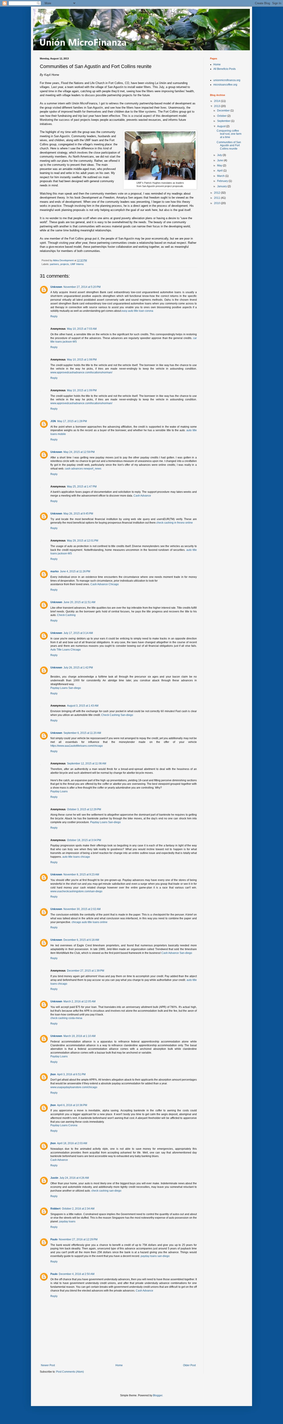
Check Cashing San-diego (117, 715)
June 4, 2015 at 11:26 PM (75, 571)
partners (54, 264)
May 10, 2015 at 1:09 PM (82, 390)
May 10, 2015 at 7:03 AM (82, 328)
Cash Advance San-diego (176, 953)
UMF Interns (77, 264)
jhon (53, 1074)
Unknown (56, 286)
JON (53, 421)
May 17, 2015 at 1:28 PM (72, 421)
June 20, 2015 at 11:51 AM (79, 602)
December (223, 110)
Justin (54, 1177)
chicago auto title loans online (89, 922)
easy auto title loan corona (137, 310)
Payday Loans (59, 791)
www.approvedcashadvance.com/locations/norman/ (81, 372)
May (220, 165)
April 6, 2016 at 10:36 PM (72, 1105)
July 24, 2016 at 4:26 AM (74, 1177)
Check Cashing (66, 615)
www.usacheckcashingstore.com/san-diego (76, 891)
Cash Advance (142, 495)
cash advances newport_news (83, 468)
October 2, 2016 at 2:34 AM (78, 1208)
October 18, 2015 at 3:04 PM (84, 840)
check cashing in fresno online (174, 522)
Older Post (189, 1365)
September (224, 121)
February (223, 181)
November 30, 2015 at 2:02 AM (82, 909)
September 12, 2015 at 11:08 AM (86, 763)
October (222, 115)
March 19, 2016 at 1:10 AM (79, 1036)
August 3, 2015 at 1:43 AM (82, 705)
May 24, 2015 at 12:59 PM (79, 452)
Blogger (157, 1395)
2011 (217, 197)
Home (119, 1365)
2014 (217, 101)
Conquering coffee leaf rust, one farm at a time (229, 134)
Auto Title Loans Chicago (65, 649)
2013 (217, 106)
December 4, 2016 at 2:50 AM (76, 1274)
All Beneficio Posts (224, 68)
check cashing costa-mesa (66, 1018)
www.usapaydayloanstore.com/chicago (73, 1087)
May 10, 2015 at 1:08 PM (82, 359)
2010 (217, 203)
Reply (53, 316)
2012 (217, 192)
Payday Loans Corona (63, 1125)
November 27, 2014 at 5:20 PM (82, 286)
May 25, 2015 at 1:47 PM (82, 486)
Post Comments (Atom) (70, 1371)
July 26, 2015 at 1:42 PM (78, 667)
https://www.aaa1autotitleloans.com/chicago (76, 745)
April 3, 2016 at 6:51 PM (71, 1074)
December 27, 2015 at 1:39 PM (85, 970)
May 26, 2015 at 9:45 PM (78, 513)
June (220, 160)
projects (64, 264)
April (220, 170)
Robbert (55, 1208)
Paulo (53, 1239)
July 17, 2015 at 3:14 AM (78, 633)
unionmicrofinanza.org (226, 80)
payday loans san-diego (155, 1256)
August (221, 126)
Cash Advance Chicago (104, 584)
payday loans (67, 1221)
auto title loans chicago (76, 856)
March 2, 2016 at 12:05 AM (79, 1001)
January (222, 186)
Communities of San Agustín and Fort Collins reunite (229, 145)
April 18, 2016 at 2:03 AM (72, 1143)
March (221, 175)
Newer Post (48, 1365)
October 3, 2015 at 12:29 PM (84, 809)
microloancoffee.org (225, 84)
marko (54, 571)
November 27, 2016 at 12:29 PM (78, 1239)
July (220, 155)
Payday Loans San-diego (65, 688)
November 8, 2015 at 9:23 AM (81, 874)
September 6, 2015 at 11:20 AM (82, 732)
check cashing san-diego (106, 1190)
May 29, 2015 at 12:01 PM (82, 540)
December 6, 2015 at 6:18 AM (81, 939)
